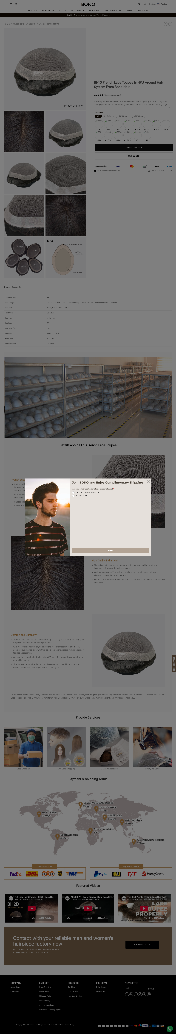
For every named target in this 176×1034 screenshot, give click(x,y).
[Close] (148, 481)
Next (110, 550)
